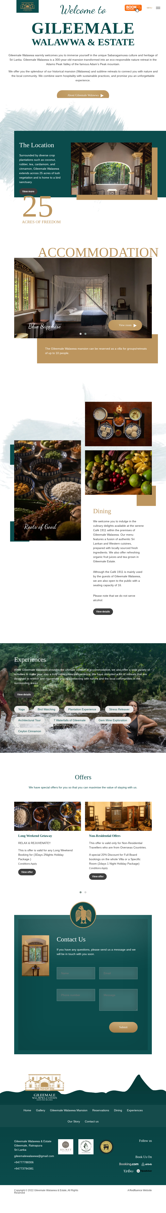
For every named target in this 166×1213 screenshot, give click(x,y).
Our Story (74, 1121)
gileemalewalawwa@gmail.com (34, 1156)
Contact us (92, 1121)
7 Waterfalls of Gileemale (70, 720)
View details (103, 611)
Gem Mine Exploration (113, 720)
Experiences (135, 1110)
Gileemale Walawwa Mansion (68, 1110)
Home (27, 1110)
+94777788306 (24, 1162)
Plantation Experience (82, 709)
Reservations (100, 1110)
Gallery (40, 1110)
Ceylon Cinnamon (29, 731)
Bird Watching (46, 709)
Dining (118, 1110)
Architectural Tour (29, 720)
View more (28, 191)
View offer (27, 876)
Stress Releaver (119, 709)
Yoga (21, 709)
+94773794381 (24, 1168)
